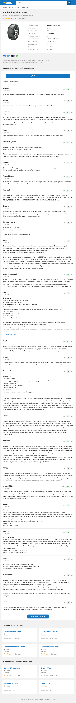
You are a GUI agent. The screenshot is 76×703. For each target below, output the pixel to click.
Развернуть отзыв (11, 334)
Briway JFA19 (46, 668)
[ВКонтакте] (4, 56)
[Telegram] (9, 56)
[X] (12, 56)
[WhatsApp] (17, 56)
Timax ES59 (45, 683)
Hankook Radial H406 (12, 631)
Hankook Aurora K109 (49, 631)
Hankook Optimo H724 (50, 647)
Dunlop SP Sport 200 (12, 668)
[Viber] (14, 56)
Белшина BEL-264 (11, 683)
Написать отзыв (39, 76)
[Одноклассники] (6, 56)
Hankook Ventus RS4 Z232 (14, 647)
